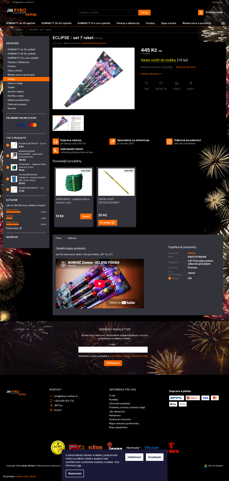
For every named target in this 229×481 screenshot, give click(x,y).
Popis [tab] (59, 238)
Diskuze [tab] (72, 238)
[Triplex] (133, 447)
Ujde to (10, 215)
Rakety (11, 79)
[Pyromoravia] (77, 447)
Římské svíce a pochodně (21, 74)
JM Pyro (58, 405)
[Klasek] (96, 447)
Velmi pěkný (12, 209)
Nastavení (74, 473)
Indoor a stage (15, 83)
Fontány (12, 66)
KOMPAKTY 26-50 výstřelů (22, 53)
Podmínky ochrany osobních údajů (127, 407)
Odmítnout (134, 457)
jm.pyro (58, 410)
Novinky (12, 108)
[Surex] (171, 447)
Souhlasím (154, 457)
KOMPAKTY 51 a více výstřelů (23, 58)
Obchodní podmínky (119, 403)
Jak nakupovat (117, 411)
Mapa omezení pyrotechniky (124, 423)
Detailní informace (150, 73)
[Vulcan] (152, 447)
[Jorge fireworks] (114, 447)
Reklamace (115, 415)
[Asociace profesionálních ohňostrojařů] (58, 447)
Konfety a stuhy (16, 95)
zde (79, 465)
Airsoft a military (16, 91)
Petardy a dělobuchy (18, 62)
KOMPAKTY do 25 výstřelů (21, 49)
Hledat (144, 12)
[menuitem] (20, 23)
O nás (112, 395)
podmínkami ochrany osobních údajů (129, 356)
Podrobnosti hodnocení (94, 43)
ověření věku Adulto (25, 476)
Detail (86, 216)
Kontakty (113, 399)
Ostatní (11, 87)
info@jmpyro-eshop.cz (66, 396)
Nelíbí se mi (12, 222)
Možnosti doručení (186, 67)
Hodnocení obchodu (120, 419)
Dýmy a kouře (15, 70)
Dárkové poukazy (17, 104)
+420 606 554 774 (64, 400)
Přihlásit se (113, 363)
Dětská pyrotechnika (18, 100)
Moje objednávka (118, 427)
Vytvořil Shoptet (215, 466)
